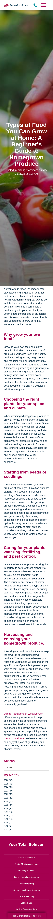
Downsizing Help (26, 883)
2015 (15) (8, 819)
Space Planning (26, 896)
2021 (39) (8, 798)
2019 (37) (8, 805)
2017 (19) (8, 812)
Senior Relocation (26, 857)
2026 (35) (8, 780)
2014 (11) (8, 822)
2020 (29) (8, 801)
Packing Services (26, 870)
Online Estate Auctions (26, 909)
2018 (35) (8, 808)
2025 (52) (8, 784)
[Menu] (43, 5)
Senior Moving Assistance (27, 864)
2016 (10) (8, 815)
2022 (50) (8, 794)
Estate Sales (26, 903)
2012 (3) (7, 829)
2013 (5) (7, 826)
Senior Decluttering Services (26, 890)
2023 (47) (8, 791)
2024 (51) (8, 787)
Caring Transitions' (14, 738)
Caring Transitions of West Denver (23, 713)
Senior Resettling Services (26, 877)
